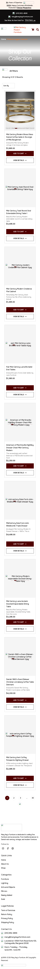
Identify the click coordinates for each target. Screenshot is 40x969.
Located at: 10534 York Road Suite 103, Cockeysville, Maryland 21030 (20, 942)
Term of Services (8, 910)
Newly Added (6, 895)
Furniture (5, 879)
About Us (5, 864)
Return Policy (6, 914)
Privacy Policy (7, 918)
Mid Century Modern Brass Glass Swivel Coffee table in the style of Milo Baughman (19, 137)
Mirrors (4, 891)
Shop (3, 868)
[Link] (17, 848)
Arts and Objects (8, 887)
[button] (13, 128)
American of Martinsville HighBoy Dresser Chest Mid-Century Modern (20, 448)
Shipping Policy (7, 922)
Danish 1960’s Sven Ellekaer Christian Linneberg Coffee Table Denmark (20, 682)
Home (3, 39)
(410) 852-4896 (21, 13)
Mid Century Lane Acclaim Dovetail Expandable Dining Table (17, 604)
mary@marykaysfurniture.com (22, 17)
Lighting (4, 883)
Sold (3, 899)
